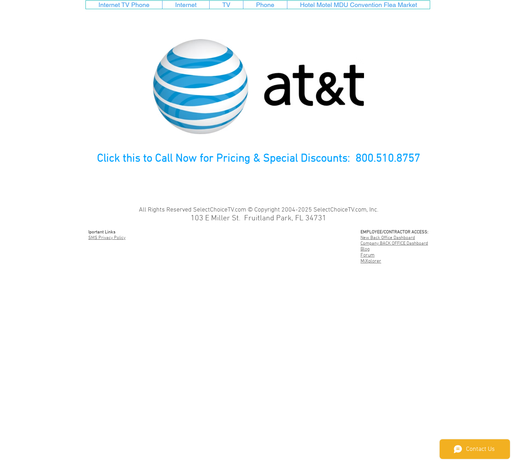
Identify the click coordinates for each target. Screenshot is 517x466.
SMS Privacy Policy (107, 238)
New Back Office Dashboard (387, 238)
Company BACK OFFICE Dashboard (394, 243)
